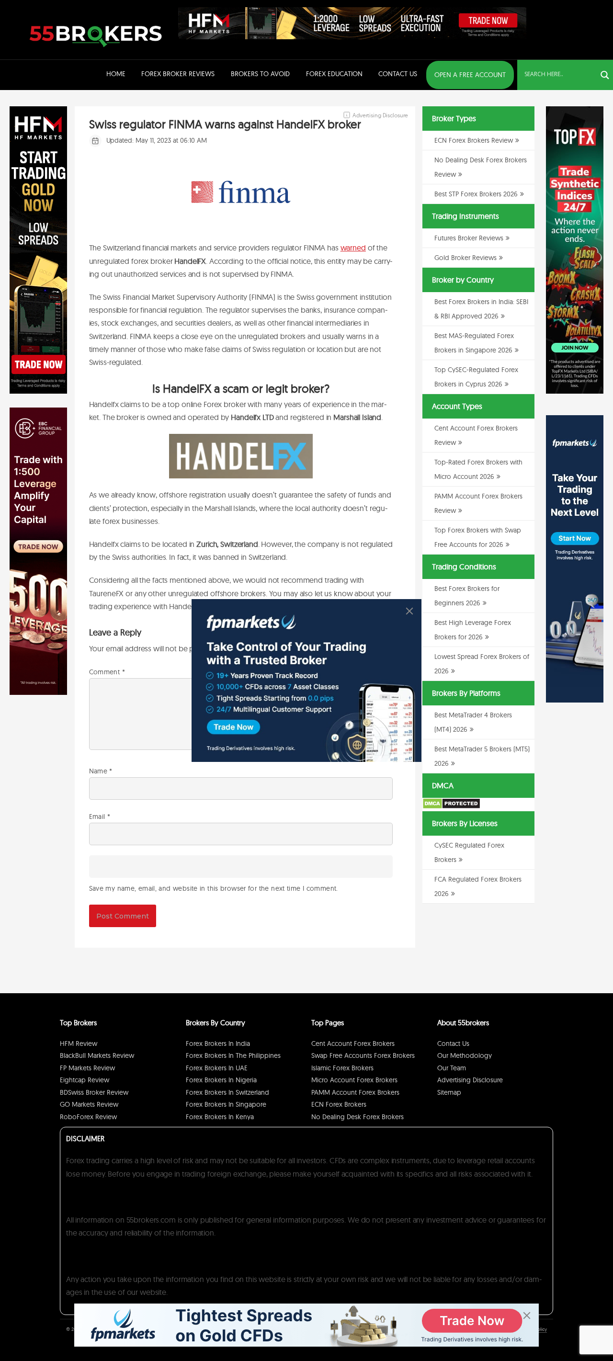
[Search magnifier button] (605, 75)
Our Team (451, 1068)
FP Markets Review (87, 1068)
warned (353, 247)
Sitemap (449, 1092)
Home (115, 73)
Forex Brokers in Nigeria (221, 1080)
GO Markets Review (89, 1104)
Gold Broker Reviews (465, 257)
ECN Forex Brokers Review (473, 140)
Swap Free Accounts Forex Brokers (363, 1055)
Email (100, 816)
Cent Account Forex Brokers (353, 1043)
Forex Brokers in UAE (217, 1068)
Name (101, 771)
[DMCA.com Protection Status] (451, 807)
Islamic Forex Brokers (342, 1068)
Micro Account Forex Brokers (354, 1080)
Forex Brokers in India (218, 1043)
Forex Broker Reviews (178, 73)
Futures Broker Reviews (468, 238)
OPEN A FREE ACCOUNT (470, 74)
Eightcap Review (84, 1080)
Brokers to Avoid (260, 73)
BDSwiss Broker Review (94, 1092)
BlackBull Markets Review (97, 1055)
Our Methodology (464, 1055)
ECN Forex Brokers (338, 1104)
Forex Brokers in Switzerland (227, 1092)
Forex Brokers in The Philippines (233, 1055)
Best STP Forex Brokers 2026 (476, 194)
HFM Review (78, 1043)
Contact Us (397, 73)
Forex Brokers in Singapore (226, 1104)
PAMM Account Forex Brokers (355, 1092)
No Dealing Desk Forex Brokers (357, 1116)
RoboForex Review (88, 1116)
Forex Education (334, 73)
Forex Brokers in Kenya (220, 1116)
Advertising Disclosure (470, 1080)
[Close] (409, 611)
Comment (107, 672)
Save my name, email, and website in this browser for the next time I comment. (213, 888)
